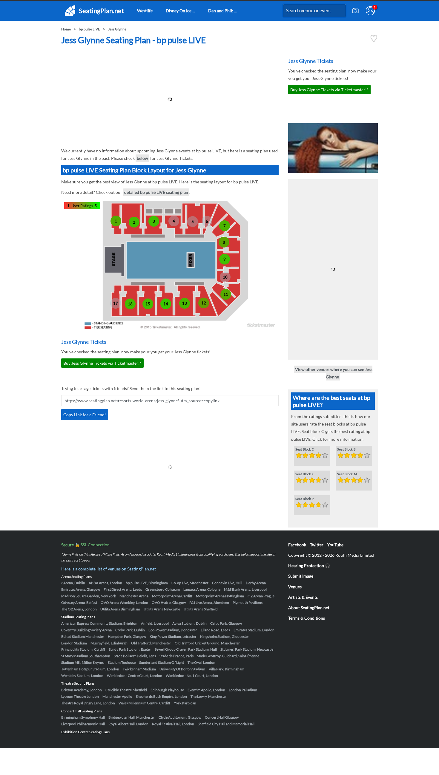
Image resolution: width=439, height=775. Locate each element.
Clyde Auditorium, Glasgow (180, 717)
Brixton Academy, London (81, 690)
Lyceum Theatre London (80, 696)
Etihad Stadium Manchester (82, 636)
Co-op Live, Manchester (189, 583)
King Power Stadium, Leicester (173, 636)
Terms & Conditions (306, 618)
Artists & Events (303, 597)
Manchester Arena (133, 596)
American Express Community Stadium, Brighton (99, 623)
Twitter (316, 544)
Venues (295, 586)
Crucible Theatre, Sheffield (126, 690)
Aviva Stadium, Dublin (189, 623)
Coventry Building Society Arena (86, 630)
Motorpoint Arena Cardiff (172, 596)
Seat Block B (346, 449)
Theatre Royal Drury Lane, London (88, 703)
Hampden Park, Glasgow (127, 636)
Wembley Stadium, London (82, 675)
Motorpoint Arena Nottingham (220, 596)
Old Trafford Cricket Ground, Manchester (207, 643)
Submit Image (300, 575)
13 (184, 303)
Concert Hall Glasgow (222, 717)
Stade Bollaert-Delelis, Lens (135, 656)
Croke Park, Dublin (130, 630)
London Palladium (243, 690)
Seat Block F (304, 474)
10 (225, 277)
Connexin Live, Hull (227, 583)
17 (115, 303)
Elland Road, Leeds (215, 630)
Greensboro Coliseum (162, 589)
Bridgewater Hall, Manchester (131, 717)
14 (165, 303)
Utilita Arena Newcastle (162, 609)
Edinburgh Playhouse (167, 690)
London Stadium (74, 643)
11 (225, 294)
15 (147, 303)
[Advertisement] (170, 99)
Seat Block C (304, 449)
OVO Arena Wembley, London (124, 602)
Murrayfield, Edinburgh (109, 643)
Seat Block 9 (304, 499)
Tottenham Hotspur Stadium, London (90, 669)
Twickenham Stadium (139, 669)
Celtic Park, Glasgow (226, 623)
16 (130, 303)
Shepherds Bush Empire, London (161, 696)
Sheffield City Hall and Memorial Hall (226, 724)
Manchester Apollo (117, 696)
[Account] (370, 11)
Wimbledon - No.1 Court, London (192, 675)
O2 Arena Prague (261, 596)
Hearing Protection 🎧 (309, 565)
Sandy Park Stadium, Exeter (130, 649)
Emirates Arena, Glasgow (80, 589)
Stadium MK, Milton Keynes (82, 662)
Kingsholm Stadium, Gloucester (224, 636)
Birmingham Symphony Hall (83, 717)
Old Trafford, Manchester (151, 643)
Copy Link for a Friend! (84, 414)
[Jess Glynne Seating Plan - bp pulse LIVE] (374, 41)
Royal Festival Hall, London (173, 724)
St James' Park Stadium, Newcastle (246, 649)
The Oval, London (201, 662)
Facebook (297, 544)
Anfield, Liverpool (155, 623)
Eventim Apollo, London (206, 690)
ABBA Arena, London (105, 583)
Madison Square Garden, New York (88, 596)
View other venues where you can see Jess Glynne (333, 373)
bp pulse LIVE (89, 29)
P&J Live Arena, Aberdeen (209, 602)
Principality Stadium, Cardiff (83, 649)
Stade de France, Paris (176, 656)
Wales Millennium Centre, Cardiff (144, 703)
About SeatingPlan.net (308, 607)
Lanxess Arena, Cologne (201, 589)
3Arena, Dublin (73, 583)
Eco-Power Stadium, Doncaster (172, 630)
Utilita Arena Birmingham (120, 609)
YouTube (335, 544)
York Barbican (185, 703)
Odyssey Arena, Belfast (79, 602)
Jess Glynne (117, 29)
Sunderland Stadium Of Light (161, 662)
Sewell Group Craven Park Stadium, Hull (186, 649)
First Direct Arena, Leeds (123, 589)
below (142, 158)
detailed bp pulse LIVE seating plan (156, 192)
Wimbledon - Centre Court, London (134, 675)
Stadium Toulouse (122, 662)
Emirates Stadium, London (254, 630)
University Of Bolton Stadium (182, 669)
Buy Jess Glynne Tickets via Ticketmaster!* (102, 363)
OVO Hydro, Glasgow (169, 602)
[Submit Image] (355, 11)
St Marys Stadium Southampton (85, 656)
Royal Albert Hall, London (128, 724)
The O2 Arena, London (79, 609)
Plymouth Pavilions (248, 602)
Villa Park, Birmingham (226, 669)
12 (203, 303)
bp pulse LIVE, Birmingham (147, 583)
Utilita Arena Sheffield (201, 609)
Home (66, 29)
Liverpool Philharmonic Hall (83, 724)
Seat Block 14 (347, 474)
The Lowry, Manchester (209, 696)
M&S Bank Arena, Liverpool (245, 589)
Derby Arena (256, 583)
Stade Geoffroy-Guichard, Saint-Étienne (228, 656)
